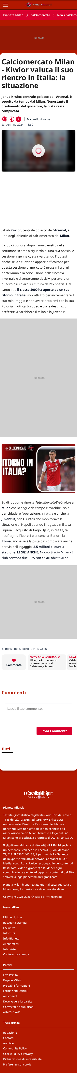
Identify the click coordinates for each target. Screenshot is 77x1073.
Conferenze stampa (16, 954)
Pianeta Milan (13, 15)
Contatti (8, 1038)
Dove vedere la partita (17, 1001)
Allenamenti (11, 944)
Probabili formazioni (16, 985)
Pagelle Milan (12, 980)
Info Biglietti (11, 938)
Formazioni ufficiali (15, 991)
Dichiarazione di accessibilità (22, 1059)
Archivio (8, 1043)
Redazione (10, 1032)
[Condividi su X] (18, 119)
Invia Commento (54, 731)
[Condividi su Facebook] (11, 119)
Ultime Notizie (12, 917)
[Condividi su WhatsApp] (4, 119)
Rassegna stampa (15, 922)
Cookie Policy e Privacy (18, 1054)
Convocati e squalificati (18, 1007)
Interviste (9, 949)
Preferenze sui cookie (17, 1064)
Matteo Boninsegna (38, 119)
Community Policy (15, 1048)
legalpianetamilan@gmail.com (37, 877)
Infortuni (9, 933)
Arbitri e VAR (11, 1012)
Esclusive (9, 928)
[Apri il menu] (5, 4)
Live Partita (10, 975)
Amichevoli (10, 996)
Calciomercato (40, 15)
